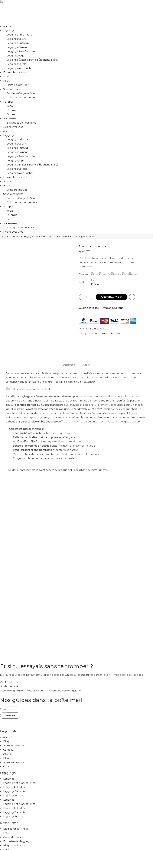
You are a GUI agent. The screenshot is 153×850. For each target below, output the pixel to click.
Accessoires (10, 118)
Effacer (95, 284)
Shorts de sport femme (60, 236)
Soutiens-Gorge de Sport (22, 93)
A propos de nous (13, 745)
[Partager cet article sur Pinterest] (116, 344)
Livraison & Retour (112, 308)
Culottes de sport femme (22, 97)
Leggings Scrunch (14, 795)
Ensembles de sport (15, 72)
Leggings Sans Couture (21, 51)
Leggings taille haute (19, 34)
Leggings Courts (16, 38)
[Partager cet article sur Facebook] (110, 344)
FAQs (6, 833)
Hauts (6, 80)
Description (69, 364)
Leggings (8, 30)
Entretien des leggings (16, 841)
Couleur (84, 274)
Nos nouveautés (13, 126)
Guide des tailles (88, 308)
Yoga (10, 106)
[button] (76, 721)
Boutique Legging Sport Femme (29, 236)
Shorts (7, 76)
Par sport (8, 101)
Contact (8, 749)
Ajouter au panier (111, 297)
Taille (82, 282)
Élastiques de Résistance (21, 122)
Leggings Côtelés (17, 64)
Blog (6, 741)
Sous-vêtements (13, 89)
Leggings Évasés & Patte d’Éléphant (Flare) (32, 59)
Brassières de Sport (18, 85)
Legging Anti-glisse (14, 787)
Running (12, 110)
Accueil (7, 26)
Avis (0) (86, 364)
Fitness (11, 114)
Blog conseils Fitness (15, 828)
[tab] (69, 365)
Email (3, 709)
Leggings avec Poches (20, 68)
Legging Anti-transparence (19, 783)
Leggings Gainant (17, 47)
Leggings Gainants (14, 791)
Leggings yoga (15, 55)
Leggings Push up (18, 43)
